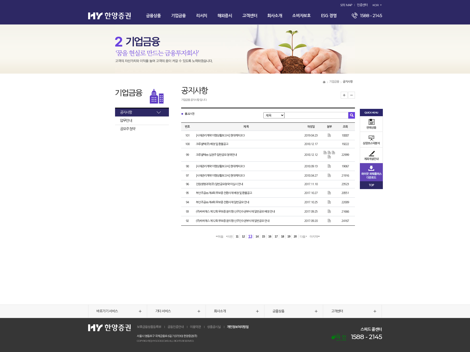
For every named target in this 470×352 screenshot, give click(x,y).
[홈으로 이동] (324, 81)
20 (295, 236)
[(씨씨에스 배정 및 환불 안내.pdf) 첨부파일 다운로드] (329, 211)
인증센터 (362, 5)
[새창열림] (338, 337)
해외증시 (224, 16)
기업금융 (178, 16)
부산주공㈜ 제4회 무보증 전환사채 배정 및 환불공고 (224, 193)
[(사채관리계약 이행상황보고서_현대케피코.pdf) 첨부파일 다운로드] (329, 135)
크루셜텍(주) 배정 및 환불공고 (212, 144)
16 (269, 236)
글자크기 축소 (351, 95)
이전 (230, 236)
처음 (220, 236)
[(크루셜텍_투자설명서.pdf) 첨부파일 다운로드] (329, 156)
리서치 (201, 16)
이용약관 (195, 327)
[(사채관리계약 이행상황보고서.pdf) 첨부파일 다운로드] (329, 166)
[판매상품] (371, 124)
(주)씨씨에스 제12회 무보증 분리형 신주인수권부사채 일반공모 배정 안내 (235, 211)
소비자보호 (301, 16)
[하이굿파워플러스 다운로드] (371, 171)
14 (257, 236)
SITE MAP (346, 5)
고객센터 (249, 16)
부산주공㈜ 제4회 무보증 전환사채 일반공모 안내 (222, 202)
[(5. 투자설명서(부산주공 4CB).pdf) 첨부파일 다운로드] (329, 202)
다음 (303, 236)
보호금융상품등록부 (149, 327)
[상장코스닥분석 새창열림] (371, 139)
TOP (371, 185)
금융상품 (153, 16)
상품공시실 (214, 327)
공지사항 (126, 112)
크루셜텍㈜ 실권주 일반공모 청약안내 (216, 154)
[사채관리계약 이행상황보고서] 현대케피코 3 (220, 135)
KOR (376, 5)
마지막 (314, 236)
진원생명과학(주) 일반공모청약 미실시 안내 (219, 184)
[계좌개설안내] (371, 155)
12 (243, 236)
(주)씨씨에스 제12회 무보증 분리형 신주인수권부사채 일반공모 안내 (232, 220)
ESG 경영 (329, 16)
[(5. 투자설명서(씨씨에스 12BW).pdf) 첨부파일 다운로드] (329, 220)
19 (288, 236)
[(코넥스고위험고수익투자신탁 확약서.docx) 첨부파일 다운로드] (330, 152)
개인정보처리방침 (237, 327)
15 (263, 236)
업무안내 (126, 120)
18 (282, 236)
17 (276, 236)
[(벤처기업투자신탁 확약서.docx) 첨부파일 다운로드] (325, 152)
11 (237, 236)
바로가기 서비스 (107, 311)
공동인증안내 (175, 327)
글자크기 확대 (344, 95)
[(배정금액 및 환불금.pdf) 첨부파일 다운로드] (329, 192)
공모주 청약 (127, 129)
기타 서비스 (163, 311)
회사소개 (274, 16)
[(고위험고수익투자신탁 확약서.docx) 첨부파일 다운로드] (333, 152)
